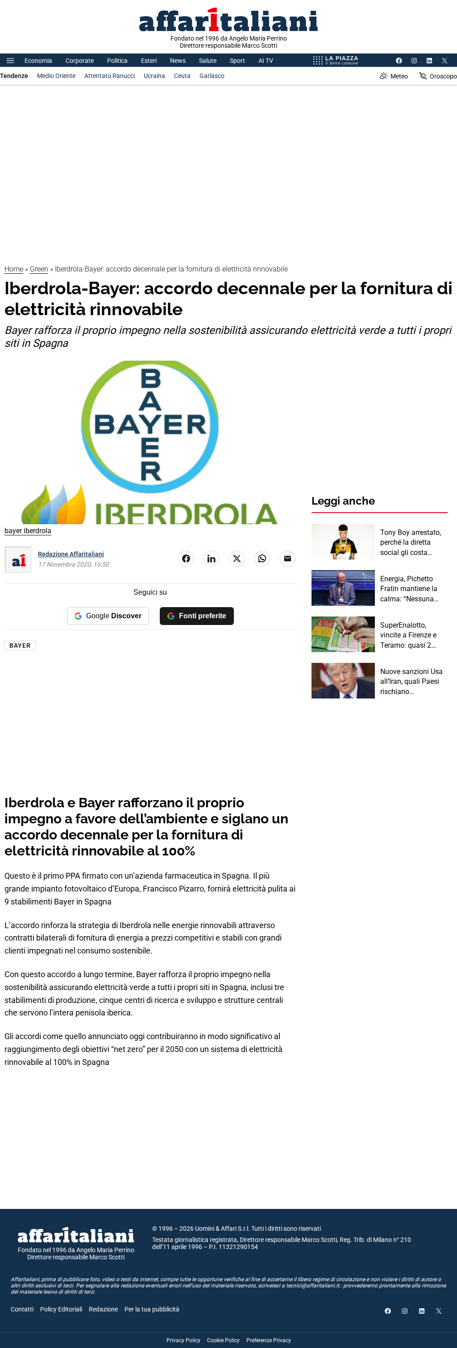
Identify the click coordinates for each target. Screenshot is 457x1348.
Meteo (399, 76)
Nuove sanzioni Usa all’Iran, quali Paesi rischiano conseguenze (411, 682)
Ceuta (182, 75)
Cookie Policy (223, 1340)
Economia (38, 60)
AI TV (265, 60)
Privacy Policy (183, 1340)
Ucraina (154, 75)
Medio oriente (56, 75)
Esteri (149, 60)
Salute (207, 60)
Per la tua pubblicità (152, 1309)
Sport (237, 60)
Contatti (22, 1309)
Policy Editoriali (61, 1309)
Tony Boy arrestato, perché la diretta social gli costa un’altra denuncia (410, 543)
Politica (117, 60)
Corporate (80, 60)
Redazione (103, 1309)
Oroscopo (443, 76)
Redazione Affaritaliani (71, 554)
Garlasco (211, 75)
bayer (20, 645)
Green (39, 269)
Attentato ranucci (109, 75)
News (178, 60)
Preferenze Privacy (268, 1340)
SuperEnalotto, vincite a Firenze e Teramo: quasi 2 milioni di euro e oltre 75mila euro (413, 635)
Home (13, 269)
